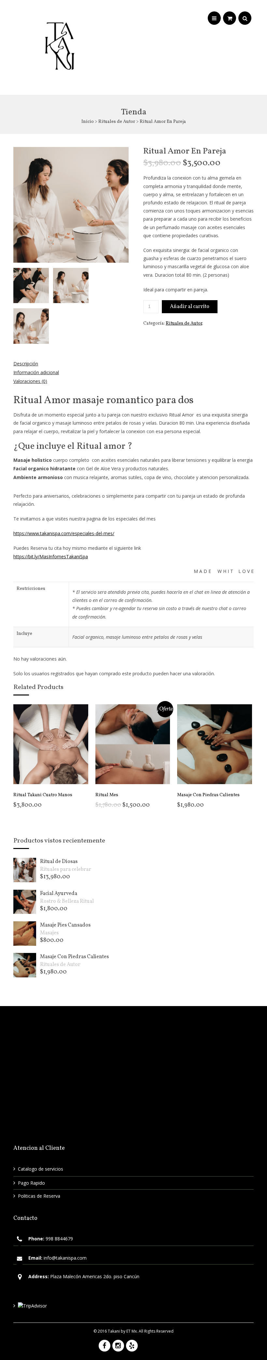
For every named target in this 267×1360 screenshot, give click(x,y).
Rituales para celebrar (65, 869)
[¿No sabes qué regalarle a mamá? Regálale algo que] (162, 1074)
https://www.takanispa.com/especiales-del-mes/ (63, 533)
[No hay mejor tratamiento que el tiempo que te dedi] (162, 1037)
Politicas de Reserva (39, 1196)
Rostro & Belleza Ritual (67, 901)
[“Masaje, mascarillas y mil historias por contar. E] (101, 1111)
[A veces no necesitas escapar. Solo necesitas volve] (223, 1037)
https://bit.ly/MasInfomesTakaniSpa (50, 556)
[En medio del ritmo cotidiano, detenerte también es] (101, 1037)
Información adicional (36, 372)
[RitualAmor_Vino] (71, 285)
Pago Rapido (31, 1183)
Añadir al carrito (189, 306)
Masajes (49, 933)
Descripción (25, 363)
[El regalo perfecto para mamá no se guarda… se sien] (101, 1074)
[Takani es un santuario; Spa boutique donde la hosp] (223, 1074)
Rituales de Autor (116, 122)
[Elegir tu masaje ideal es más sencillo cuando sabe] (40, 1074)
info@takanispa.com (65, 1258)
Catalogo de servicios (40, 1169)
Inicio (87, 122)
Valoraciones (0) (30, 381)
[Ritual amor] (31, 285)
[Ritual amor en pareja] (31, 326)
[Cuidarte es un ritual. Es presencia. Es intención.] (40, 1111)
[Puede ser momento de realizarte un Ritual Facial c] (40, 1037)
